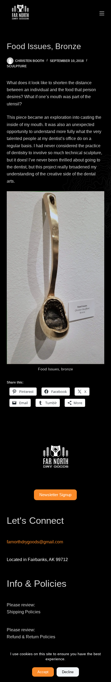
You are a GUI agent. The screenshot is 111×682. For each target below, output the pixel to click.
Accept (42, 672)
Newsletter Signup (55, 494)
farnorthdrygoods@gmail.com (35, 542)
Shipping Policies (23, 612)
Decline (68, 672)
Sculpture (17, 66)
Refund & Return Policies (31, 637)
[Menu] (101, 13)
